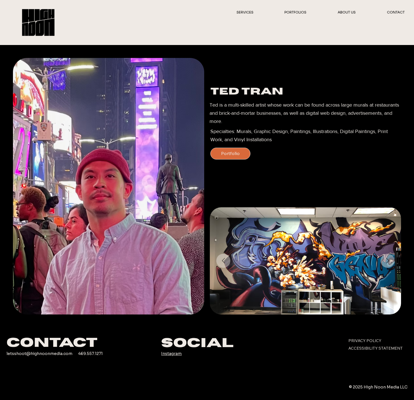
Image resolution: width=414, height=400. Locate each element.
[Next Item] (387, 261)
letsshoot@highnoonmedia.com (39, 353)
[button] (233, 12)
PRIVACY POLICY (364, 340)
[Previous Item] (223, 261)
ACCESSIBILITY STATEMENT (375, 348)
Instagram (171, 353)
